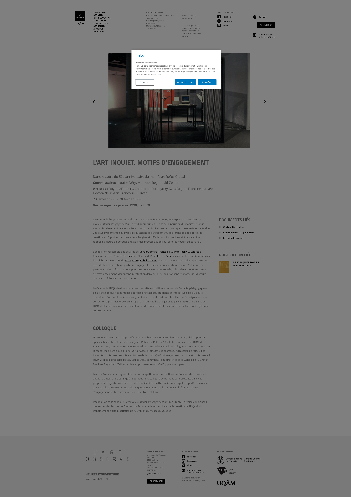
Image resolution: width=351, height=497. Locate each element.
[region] (176, 69)
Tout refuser (207, 82)
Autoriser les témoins (186, 82)
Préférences (145, 82)
